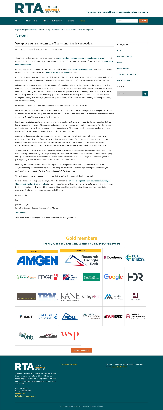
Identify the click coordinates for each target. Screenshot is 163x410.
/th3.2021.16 (20, 212)
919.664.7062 (20, 393)
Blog (119, 50)
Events (71, 21)
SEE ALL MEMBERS (81, 350)
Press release (123, 68)
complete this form (119, 367)
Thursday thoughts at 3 (127, 74)
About (17, 21)
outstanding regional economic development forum (81, 58)
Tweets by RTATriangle (69, 364)
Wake (66, 72)
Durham (56, 72)
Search (143, 21)
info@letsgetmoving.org (25, 396)
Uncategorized (123, 80)
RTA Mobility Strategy (52, 21)
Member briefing (124, 56)
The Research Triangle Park (80, 69)
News (82, 21)
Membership (31, 21)
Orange (48, 72)
